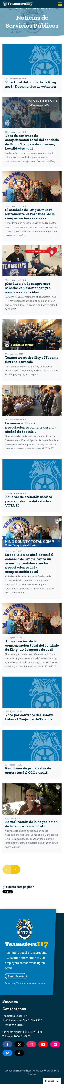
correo (29, 983)
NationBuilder (24, 1070)
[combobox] (52, 1081)
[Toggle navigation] (60, 4)
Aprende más (15, 976)
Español (49, 1081)
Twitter (20, 983)
